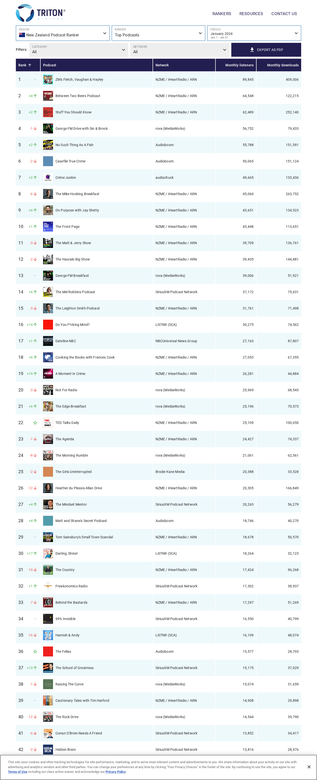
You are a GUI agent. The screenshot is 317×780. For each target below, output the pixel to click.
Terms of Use (17, 772)
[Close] (309, 766)
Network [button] (162, 65)
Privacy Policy (116, 772)
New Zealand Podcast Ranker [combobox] (52, 35)
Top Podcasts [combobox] (127, 35)
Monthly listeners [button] (239, 65)
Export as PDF (270, 50)
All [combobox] (34, 52)
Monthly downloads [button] (283, 65)
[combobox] (254, 33)
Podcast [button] (49, 65)
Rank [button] (22, 65)
